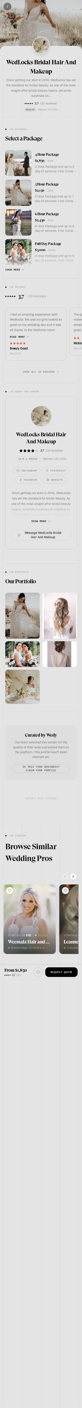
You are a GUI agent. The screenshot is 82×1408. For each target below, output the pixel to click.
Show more (12, 269)
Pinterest (58, 470)
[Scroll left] (64, 876)
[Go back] (7, 6)
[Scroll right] (73, 876)
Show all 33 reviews (39, 371)
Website (57, 479)
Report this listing (40, 798)
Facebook (30, 479)
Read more (17, 336)
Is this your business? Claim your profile (41, 768)
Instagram (28, 470)
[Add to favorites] (9, 890)
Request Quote (61, 972)
